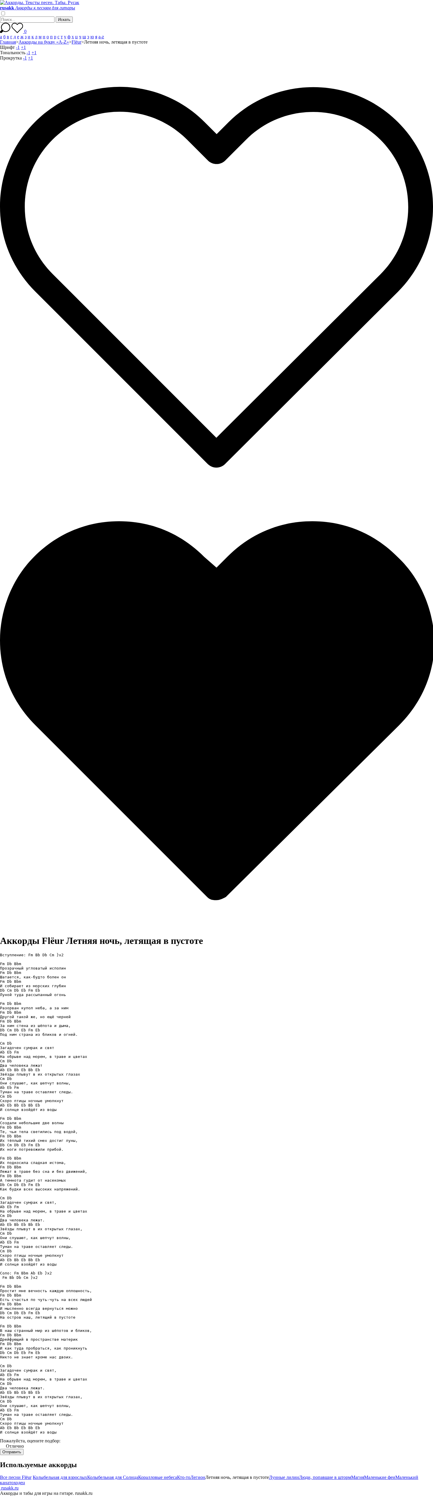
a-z (101, 36)
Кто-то (183, 1477)
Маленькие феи (379, 1477)
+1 (23, 47)
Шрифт (7, 47)
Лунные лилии (284, 1477)
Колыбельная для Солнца (112, 1477)
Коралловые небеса (157, 1477)
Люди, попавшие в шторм (325, 1477)
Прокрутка (11, 57)
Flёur (76, 41)
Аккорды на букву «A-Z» (44, 41)
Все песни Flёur (16, 1477)
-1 (18, 47)
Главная (8, 41)
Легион (197, 1477)
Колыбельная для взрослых (60, 1477)
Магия (357, 1477)
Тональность (12, 52)
